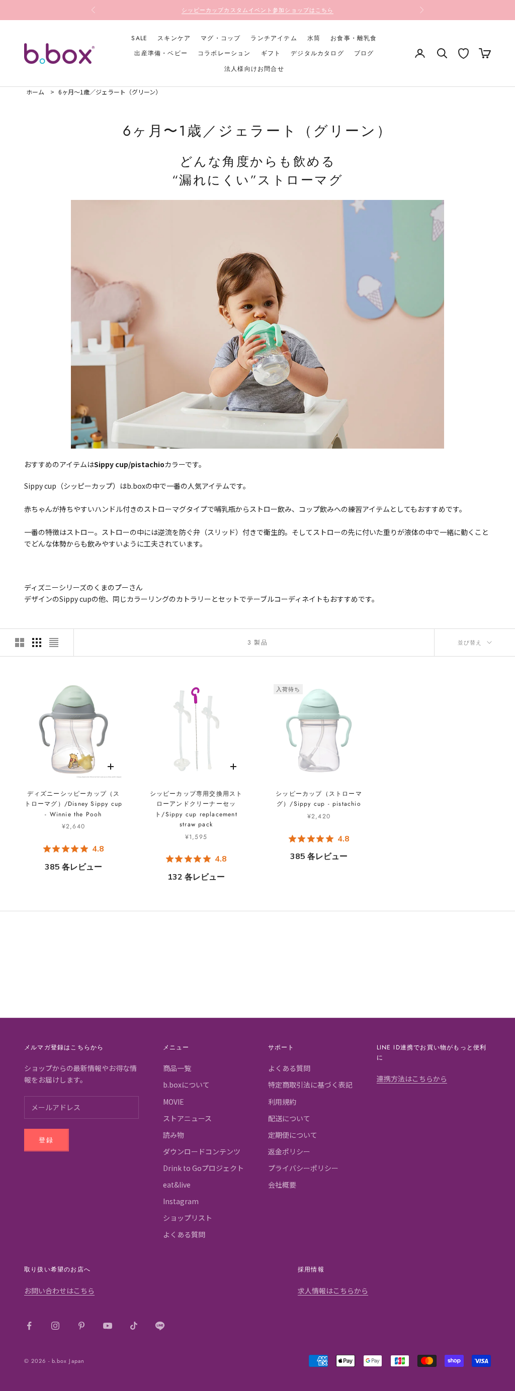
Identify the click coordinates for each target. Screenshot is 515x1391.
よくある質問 (184, 1234)
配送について (289, 1118)
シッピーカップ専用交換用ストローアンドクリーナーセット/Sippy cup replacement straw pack (196, 809)
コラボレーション (224, 53)
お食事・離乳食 (353, 38)
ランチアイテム (273, 38)
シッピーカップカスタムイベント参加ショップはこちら (258, 10)
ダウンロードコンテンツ (201, 1151)
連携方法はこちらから (412, 1079)
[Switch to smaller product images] (36, 642)
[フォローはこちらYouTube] (108, 1326)
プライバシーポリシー (303, 1168)
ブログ (364, 53)
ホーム (35, 91)
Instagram (181, 1201)
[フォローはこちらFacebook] (29, 1326)
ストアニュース (187, 1118)
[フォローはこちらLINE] (160, 1326)
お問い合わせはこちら (59, 1291)
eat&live (177, 1185)
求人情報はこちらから (333, 1291)
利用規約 (282, 1102)
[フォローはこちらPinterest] (81, 1326)
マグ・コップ (220, 38)
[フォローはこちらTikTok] (134, 1326)
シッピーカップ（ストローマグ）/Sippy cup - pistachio (319, 798)
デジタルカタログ (317, 53)
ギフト (271, 53)
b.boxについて (186, 1085)
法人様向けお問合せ (254, 68)
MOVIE (173, 1102)
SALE (139, 38)
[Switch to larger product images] (19, 642)
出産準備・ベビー (161, 53)
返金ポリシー (289, 1151)
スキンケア (174, 38)
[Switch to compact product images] (53, 642)
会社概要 (282, 1185)
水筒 (313, 38)
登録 (46, 1140)
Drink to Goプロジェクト (203, 1168)
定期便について (292, 1135)
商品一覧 (177, 1068)
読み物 (173, 1135)
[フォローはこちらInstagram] (55, 1326)
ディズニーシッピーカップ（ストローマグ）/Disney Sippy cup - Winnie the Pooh (74, 804)
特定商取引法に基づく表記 (310, 1085)
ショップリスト (187, 1218)
